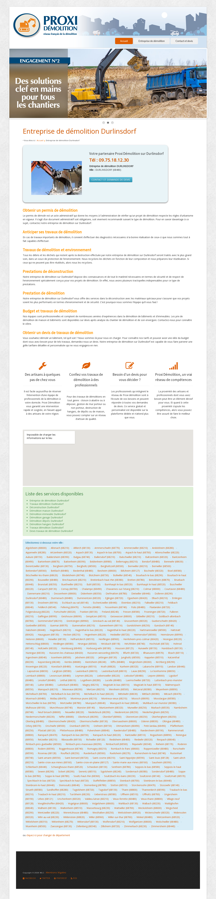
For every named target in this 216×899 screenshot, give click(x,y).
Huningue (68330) (35, 652)
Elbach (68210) (160, 598)
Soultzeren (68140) (150, 776)
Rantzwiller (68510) (135, 735)
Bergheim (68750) (63, 566)
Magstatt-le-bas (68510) (116, 684)
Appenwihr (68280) (36, 552)
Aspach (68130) (84, 552)
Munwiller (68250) (137, 707)
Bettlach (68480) (60, 570)
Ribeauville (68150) (71, 739)
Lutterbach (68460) (68, 684)
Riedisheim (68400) (119, 739)
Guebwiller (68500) (36, 625)
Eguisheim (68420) (137, 598)
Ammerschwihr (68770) (107, 547)
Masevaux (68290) (72, 689)
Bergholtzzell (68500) (112, 566)
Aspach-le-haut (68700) (138, 552)
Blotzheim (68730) (99, 575)
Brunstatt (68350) (47, 584)
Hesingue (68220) (172, 639)
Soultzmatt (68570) (175, 776)
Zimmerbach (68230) (135, 826)
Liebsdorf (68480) (133, 675)
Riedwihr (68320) (143, 739)
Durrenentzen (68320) (89, 598)
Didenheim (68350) (91, 593)
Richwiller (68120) (95, 739)
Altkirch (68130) (81, 547)
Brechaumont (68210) (74, 579)
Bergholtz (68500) (86, 566)
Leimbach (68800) (35, 675)
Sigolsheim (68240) (111, 771)
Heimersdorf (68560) (145, 634)
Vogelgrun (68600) (78, 803)
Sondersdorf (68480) (163, 771)
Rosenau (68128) (47, 753)
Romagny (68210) (97, 748)
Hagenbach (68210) (60, 630)
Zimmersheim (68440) (163, 826)
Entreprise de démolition (152, 41)
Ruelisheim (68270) (120, 753)
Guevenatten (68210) (83, 625)
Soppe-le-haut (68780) (57, 776)
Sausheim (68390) (161, 762)
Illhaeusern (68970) (153, 652)
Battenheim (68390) (75, 561)
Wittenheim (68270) (62, 821)
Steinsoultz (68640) (69, 785)
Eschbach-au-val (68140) (75, 602)
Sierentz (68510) (87, 771)
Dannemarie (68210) (38, 593)
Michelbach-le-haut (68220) (99, 694)
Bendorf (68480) (151, 561)
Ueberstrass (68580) (105, 794)
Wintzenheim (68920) (168, 817)
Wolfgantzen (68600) (140, 821)
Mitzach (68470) (172, 694)
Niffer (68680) (66, 716)
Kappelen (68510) (154, 657)
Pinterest (61, 878)
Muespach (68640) (95, 703)
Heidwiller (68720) (120, 634)
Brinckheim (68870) (159, 579)
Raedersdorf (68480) (125, 730)
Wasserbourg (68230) (98, 808)
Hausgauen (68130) (48, 634)
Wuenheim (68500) (36, 826)
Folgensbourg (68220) (38, 611)
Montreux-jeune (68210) (84, 698)
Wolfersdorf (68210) (114, 821)
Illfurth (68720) (131, 652)
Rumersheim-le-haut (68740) (150, 753)
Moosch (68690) (140, 698)
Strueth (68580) (34, 789)
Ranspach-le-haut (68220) (107, 735)
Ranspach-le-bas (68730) (75, 735)
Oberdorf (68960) (112, 716)
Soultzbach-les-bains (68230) (120, 776)
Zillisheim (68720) (110, 826)
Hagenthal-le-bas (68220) (89, 630)
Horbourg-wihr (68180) (98, 648)
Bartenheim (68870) (49, 561)
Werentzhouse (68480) (75, 812)
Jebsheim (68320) (84, 657)
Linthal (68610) (68, 680)
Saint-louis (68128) (159, 757)
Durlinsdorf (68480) (36, 598)
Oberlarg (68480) (35, 721)
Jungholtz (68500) (130, 657)
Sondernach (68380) (136, 771)
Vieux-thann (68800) (152, 798)
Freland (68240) (110, 611)
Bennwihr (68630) (173, 561)
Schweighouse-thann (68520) (67, 767)
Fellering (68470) (70, 607)
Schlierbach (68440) (36, 767)
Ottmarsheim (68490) (128, 725)
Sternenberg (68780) (95, 785)
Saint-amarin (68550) (49, 757)
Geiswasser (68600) (121, 616)
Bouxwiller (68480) (48, 579)
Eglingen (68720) (114, 598)
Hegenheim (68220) (95, 634)
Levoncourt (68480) (60, 675)
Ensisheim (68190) (48, 602)
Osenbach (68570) (79, 725)
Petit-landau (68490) (155, 725)
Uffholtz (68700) (151, 794)
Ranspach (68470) (47, 735)
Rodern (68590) (46, 748)
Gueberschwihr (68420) (164, 620)
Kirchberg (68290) (165, 662)
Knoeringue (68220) (36, 666)
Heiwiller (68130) (57, 639)
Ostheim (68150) (103, 725)
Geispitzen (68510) (96, 616)
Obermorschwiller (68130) (94, 721)
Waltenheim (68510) (71, 808)
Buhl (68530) (93, 584)
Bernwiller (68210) (138, 566)
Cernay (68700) (69, 589)
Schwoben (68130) (97, 767)
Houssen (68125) (124, 648)
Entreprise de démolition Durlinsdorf (79, 131)
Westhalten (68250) (103, 812)
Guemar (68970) (59, 625)
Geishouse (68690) (71, 616)
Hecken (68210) (71, 634)
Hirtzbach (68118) (110, 643)
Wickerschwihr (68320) (157, 812)
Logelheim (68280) (90, 680)
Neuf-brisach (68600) (49, 712)
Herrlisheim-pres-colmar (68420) (141, 639)
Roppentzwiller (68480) (156, 748)
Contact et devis (184, 41)
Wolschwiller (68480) (167, 821)
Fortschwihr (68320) (65, 611)
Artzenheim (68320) (61, 552)
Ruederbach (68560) (94, 753)
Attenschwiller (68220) (167, 552)
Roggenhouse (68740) (71, 748)
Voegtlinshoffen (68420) (51, 803)
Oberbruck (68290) (88, 716)
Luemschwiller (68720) (138, 680)
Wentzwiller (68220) (48, 812)
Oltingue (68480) (171, 721)
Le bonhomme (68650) (162, 671)
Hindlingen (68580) (63, 643)
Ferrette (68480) (92, 607)
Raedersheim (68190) (152, 730)
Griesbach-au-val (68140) (106, 620)
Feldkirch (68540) (47, 607)
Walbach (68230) (151, 803)
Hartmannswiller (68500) (153, 630)
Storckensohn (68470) (144, 785)
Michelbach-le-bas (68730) (65, 694)
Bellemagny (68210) (127, 561)
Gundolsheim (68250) (138, 625)
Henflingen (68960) (109, 639)
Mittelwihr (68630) (128, 694)
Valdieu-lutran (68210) (97, 798)
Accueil (124, 41)
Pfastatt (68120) (47, 730)
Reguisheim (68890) (161, 735)
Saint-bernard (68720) (76, 757)
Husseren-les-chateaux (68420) (66, 652)
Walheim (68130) (47, 808)
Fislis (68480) (138, 607)
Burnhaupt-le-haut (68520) (151, 584)
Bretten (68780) (136, 579)
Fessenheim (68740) (116, 607)
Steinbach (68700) (129, 780)
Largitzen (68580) (61, 671)
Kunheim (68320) (129, 666)
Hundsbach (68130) (172, 648)
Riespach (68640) (166, 739)
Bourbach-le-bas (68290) (149, 575)
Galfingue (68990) (47, 616)
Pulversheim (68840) (98, 730)
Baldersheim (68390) (58, 557)
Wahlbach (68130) (128, 803)
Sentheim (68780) (121, 767)
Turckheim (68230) (80, 794)
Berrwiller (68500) (161, 566)
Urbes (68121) (45, 798)
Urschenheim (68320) (69, 798)
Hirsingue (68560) (87, 643)
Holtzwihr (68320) (47, 648)
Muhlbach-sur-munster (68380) (160, 703)
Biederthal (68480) (83, 570)
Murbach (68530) (160, 707)
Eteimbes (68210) (130, 602)
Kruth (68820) (108, 666)
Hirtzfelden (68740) (134, 643)
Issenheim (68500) (61, 657)
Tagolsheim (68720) (83, 789)
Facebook (30, 878)
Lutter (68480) (45, 684)
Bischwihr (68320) (153, 570)
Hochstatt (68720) (159, 643)
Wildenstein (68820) (74, 817)
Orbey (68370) (33, 725)
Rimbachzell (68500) (117, 744)
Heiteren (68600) (35, 639)
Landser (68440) (176, 666)
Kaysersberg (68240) (49, 662)
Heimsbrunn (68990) (172, 634)
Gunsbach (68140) (164, 625)
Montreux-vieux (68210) (114, 698)
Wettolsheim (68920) (129, 812)
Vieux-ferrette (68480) (125, 798)
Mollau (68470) (58, 698)
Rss (75, 878)
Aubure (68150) (34, 557)
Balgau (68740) (81, 557)
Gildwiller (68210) (145, 616)
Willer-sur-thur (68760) (120, 817)
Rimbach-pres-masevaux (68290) (84, 744)
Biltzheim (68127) (130, 570)
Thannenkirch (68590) (153, 789)
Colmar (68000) (151, 589)
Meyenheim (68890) (167, 689)
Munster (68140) (86, 707)
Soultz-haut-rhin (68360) (87, 776)
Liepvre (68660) (156, 675)
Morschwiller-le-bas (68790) (41, 703)
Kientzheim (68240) (95, 662)
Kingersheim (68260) (140, 662)
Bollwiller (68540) (122, 575)
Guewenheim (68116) (111, 625)
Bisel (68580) (175, 570)
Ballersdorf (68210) (104, 557)
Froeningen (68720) (154, 611)
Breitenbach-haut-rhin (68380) (106, 579)
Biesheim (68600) (106, 570)
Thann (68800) (129, 789)
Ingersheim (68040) (36, 657)
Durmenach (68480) (62, 598)
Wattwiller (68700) (124, 808)
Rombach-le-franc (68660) (125, 748)
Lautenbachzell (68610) (114, 671)
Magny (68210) (91, 684)
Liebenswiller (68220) (108, 675)
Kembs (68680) (72, 662)
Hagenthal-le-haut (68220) (121, 630)
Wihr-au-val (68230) (48, 817)
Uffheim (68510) (129, 794)
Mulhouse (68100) (35, 707)
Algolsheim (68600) (36, 547)
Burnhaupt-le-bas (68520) (118, 584)
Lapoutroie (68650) (37, 671)
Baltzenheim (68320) (156, 557)
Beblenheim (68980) (101, 561)
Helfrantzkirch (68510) (82, 639)
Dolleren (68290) (164, 593)
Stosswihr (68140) (169, 785)
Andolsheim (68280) (163, 547)
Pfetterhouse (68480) (71, 730)
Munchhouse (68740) (61, 707)
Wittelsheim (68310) (36, 821)
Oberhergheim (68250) (164, 716)
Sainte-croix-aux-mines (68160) (55, 762)
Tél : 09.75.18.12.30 (109, 160)
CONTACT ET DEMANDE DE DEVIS (110, 179)
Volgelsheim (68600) (103, 803)
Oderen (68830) (149, 721)
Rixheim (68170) (164, 744)
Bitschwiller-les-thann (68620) (42, 575)
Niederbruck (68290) (99, 712)
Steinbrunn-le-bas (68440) (158, 780)
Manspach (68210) (48, 689)
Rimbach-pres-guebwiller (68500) (43, 744)
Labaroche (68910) (153, 666)
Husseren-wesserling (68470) (103, 652)
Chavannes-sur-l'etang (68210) (122, 589)
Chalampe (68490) (92, 589)
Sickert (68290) (66, 771)
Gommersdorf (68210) (50, 620)
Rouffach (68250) (70, 753)
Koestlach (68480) (61, 666)
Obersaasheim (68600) (124, 721)
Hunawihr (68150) (147, 648)
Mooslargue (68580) (165, 698)
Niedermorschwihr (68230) (40, 716)
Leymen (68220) (84, 675)
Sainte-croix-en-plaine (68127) (92, 762)
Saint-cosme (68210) (104, 757)
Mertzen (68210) (96, 689)
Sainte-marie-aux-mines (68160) (130, 762)
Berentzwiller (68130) (37, 566)
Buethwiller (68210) (71, 584)
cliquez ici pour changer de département (48, 835)
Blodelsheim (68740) (73, 575)
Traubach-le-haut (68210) (51, 794)
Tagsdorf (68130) (107, 789)
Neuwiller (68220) (74, 712)
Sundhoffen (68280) (57, 789)
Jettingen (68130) (107, 657)
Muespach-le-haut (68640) (124, 703)
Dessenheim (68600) (65, 593)
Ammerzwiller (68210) (136, 547)
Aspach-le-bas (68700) (109, 552)
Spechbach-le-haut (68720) (74, 780)
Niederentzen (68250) (126, 712)
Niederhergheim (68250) (155, 712)
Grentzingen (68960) (77, 620)
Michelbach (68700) (36, 694)
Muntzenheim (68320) (111, 707)
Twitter (46, 878)
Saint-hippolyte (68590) (132, 757)
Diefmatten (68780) (116, 593)
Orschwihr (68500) (55, 725)
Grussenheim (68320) (135, 620)
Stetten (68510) (119, 785)
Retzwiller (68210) (47, 739)
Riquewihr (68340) (142, 744)
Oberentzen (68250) (136, 716)
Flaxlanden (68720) (160, 607)
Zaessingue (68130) (61, 826)
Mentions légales (56, 872)
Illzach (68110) (176, 652)
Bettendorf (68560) (36, 570)
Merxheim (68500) (119, 689)
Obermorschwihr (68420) (61, 721)
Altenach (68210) (60, 547)
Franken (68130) (89, 611)
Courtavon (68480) (175, 589)
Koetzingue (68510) (86, 666)
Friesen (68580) (131, 611)
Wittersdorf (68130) (88, 821)
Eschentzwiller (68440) (105, 602)
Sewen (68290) (46, 771)
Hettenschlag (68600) (37, 643)
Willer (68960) (96, 817)
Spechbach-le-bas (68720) (41, 780)
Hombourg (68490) (71, 648)
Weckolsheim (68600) (150, 808)
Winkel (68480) (145, 817)
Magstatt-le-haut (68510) (147, 684)
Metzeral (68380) (142, 689)
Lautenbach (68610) (86, 671)
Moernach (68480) (36, 698)
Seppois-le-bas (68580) (147, 767)
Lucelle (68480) (113, 680)
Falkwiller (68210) (154, 602)
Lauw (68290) (138, 671)
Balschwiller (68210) (130, 557)
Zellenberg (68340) (86, 826)
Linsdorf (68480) (47, 680)
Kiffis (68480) (118, 662)
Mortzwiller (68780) (70, 703)
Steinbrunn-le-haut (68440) (40, 785)
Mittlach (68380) (151, 694)
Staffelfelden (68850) (104, 780)
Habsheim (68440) (36, 630)
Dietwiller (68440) (140, 593)
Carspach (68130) (47, 589)
